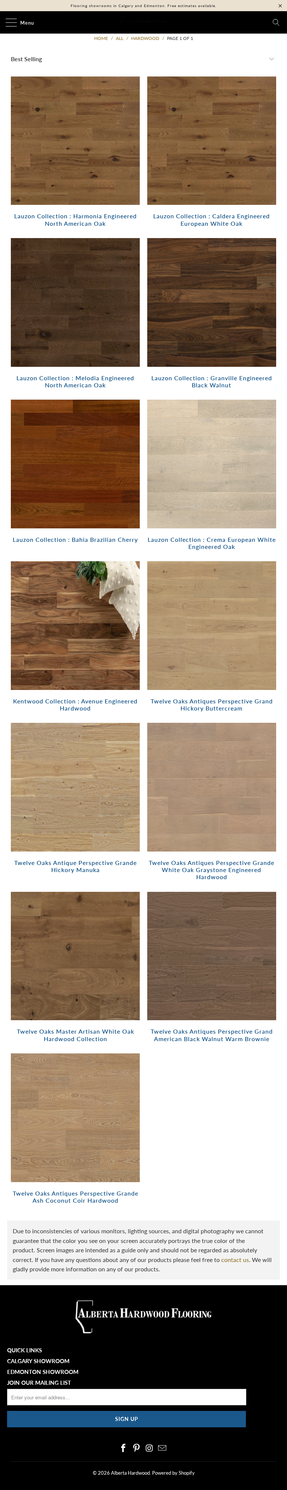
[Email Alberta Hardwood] (162, 1448)
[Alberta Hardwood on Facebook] (123, 1448)
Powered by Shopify (173, 1473)
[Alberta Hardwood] (143, 22)
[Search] (276, 22)
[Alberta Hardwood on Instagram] (149, 1448)
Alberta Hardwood (130, 1473)
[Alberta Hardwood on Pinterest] (136, 1448)
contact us (235, 1259)
